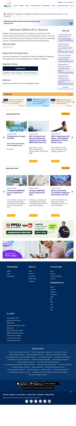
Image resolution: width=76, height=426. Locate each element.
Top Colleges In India (13, 318)
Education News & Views (62, 5)
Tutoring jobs (11, 276)
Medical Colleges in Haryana (16, 354)
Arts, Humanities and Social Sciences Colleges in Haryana (21, 357)
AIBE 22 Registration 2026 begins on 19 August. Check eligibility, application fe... (59, 149)
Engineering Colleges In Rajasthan (26, 362)
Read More (10, 149)
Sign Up (61, 2)
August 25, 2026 (11, 188)
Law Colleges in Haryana (60, 352)
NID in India (10, 328)
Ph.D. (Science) (7, 47)
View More (65, 114)
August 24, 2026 (11, 134)
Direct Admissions (46, 5)
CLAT (51, 307)
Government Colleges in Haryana (16, 369)
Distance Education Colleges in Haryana (56, 354)
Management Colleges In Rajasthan (41, 359)
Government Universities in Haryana (55, 367)
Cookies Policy (32, 394)
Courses (15, 5)
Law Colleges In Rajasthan (45, 357)
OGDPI (9, 271)
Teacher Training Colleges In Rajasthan (41, 352)
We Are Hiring (33, 278)
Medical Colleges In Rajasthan (60, 359)
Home (30, 271)
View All (70, 94)
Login (66, 2)
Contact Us (32, 276)
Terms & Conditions (9, 394)
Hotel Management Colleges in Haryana (19, 372)
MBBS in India (11, 323)
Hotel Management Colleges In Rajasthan (18, 359)
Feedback (31, 281)
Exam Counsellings (35, 5)
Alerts (53, 5)
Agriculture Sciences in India (15, 330)
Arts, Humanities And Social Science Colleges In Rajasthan (19, 364)
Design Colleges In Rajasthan (62, 357)
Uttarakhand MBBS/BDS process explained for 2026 (16, 193)
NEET (51, 297)
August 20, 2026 (56, 134)
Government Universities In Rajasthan (47, 364)
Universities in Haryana (33, 369)
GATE (51, 302)
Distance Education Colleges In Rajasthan (48, 362)
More (72, 5)
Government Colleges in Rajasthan (21, 367)
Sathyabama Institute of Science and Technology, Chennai (44, 14)
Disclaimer (41, 394)
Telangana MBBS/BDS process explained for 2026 (37, 193)
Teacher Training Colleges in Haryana (19, 352)
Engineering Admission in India (16, 325)
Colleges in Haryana (46, 369)
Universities (19, 14)
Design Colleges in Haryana (61, 369)
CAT (51, 304)
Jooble (9, 273)
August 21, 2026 (33, 134)
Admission (10, 14)
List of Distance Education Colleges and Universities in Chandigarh (49, 372)
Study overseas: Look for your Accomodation (38, 388)
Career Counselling (56, 276)
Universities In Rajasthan (65, 364)
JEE (51, 299)
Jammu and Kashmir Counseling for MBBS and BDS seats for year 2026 (60, 193)
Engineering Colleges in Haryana (35, 354)
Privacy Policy (21, 394)
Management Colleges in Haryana (38, 374)
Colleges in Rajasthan (37, 367)
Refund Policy (49, 394)
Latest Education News (13, 340)
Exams (27, 5)
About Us (31, 273)
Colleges (22, 5)
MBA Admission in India (13, 320)
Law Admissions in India (14, 338)
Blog (51, 309)
